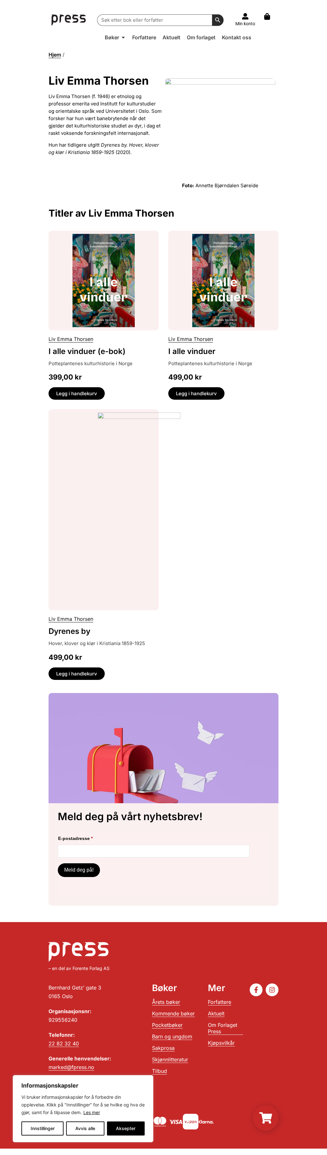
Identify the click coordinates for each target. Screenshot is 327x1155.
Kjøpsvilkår (221, 1043)
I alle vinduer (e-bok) (87, 351)
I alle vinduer (192, 351)
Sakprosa (163, 1048)
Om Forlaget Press (222, 1028)
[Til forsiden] (69, 20)
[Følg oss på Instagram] (272, 989)
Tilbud (159, 1071)
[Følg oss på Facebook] (256, 989)
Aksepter (125, 1128)
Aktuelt (216, 1013)
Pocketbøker (167, 1025)
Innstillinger (43, 1128)
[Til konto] (245, 16)
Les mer (91, 1112)
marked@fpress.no (71, 1067)
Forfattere (219, 1002)
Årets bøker (166, 1002)
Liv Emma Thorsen (71, 339)
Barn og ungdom (172, 1036)
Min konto (245, 23)
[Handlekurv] (270, 16)
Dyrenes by (69, 631)
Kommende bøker (173, 1013)
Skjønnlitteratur (170, 1059)
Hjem (55, 54)
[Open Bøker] (123, 37)
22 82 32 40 (64, 1043)
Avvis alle (85, 1128)
